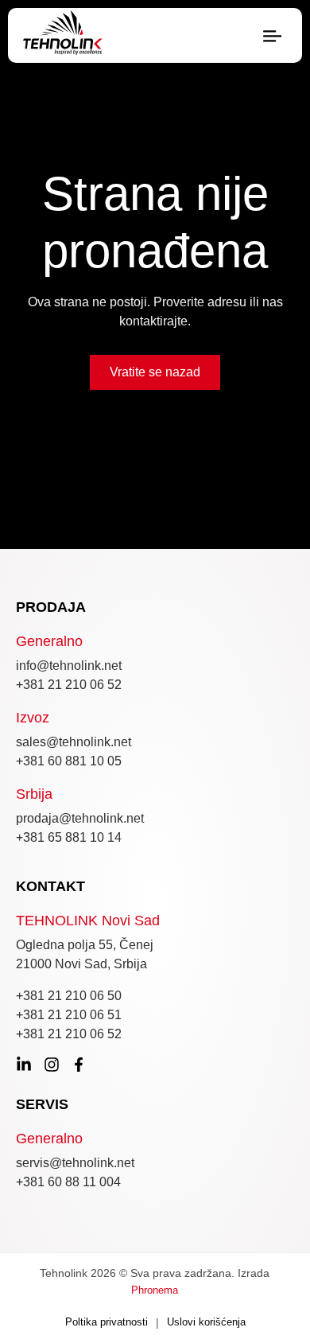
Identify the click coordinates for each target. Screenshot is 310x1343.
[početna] (63, 35)
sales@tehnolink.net (73, 742)
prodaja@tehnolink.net (80, 818)
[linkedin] (24, 1064)
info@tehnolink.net (69, 665)
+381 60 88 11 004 (68, 1182)
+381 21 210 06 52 (69, 684)
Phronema (154, 1290)
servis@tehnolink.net (75, 1163)
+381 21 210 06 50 (69, 995)
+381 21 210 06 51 (69, 1015)
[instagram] (52, 1064)
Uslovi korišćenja (206, 1322)
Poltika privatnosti (106, 1322)
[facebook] (79, 1064)
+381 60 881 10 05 (69, 761)
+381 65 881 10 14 (69, 837)
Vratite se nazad (155, 372)
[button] (272, 37)
